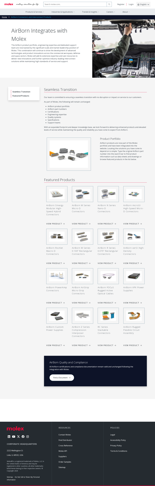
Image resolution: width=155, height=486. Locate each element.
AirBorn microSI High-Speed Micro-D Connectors (133, 208)
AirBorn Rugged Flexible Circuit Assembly (131, 330)
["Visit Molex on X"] (18, 436)
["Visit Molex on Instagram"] (27, 436)
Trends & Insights (89, 12)
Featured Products (20, 96)
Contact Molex (65, 434)
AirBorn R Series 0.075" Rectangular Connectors (108, 251)
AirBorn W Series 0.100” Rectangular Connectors (82, 251)
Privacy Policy (116, 445)
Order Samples (65, 462)
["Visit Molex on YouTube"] (13, 436)
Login (131, 4)
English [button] (143, 4)
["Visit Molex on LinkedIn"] (9, 436)
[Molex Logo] (22, 4)
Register (120, 4)
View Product (54, 224)
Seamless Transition (21, 91)
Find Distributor (65, 440)
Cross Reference (66, 445)
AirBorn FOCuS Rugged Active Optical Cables (106, 290)
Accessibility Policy (118, 440)
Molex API (63, 451)
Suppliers (63, 456)
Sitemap (10, 477)
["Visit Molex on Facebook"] (23, 436)
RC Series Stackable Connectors (104, 330)
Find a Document (60, 377)
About (125, 12)
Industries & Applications (62, 12)
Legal (112, 434)
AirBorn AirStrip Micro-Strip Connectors (80, 290)
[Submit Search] (109, 4)
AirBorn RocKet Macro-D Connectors (54, 251)
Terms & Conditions (118, 451)
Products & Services (34, 12)
